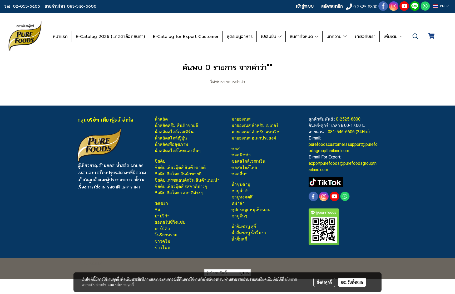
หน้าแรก (60, 36)
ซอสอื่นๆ (239, 173)
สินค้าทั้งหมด (302, 36)
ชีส (157, 209)
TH (442, 6)
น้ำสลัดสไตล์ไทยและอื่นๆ (178, 150)
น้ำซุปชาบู (240, 184)
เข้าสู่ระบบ (305, 6)
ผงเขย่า (161, 203)
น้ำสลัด (161, 119)
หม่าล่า (238, 203)
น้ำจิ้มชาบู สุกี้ (243, 226)
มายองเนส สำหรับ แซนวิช (255, 131)
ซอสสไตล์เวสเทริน (248, 161)
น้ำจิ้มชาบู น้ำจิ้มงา (248, 232)
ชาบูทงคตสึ (242, 197)
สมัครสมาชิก (332, 6)
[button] (415, 36)
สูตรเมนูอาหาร (240, 36)
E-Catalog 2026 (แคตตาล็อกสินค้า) (110, 36)
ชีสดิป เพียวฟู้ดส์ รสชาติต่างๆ (181, 186)
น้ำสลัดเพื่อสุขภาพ (171, 144)
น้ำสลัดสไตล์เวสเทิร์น (174, 131)
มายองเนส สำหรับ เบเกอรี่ (255, 125)
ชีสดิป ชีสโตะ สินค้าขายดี (178, 173)
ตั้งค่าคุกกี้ (324, 282)
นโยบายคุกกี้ (124, 284)
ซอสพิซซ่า (241, 154)
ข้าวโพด (162, 247)
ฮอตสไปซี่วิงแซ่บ (170, 222)
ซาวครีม (162, 241)
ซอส (235, 148)
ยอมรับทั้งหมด (352, 282)
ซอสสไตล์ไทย (244, 167)
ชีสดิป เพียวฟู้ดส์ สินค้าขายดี (180, 167)
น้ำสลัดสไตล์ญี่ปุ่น (171, 138)
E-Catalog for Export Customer (186, 36)
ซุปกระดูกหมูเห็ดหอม (251, 209)
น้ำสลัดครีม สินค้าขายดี (176, 125)
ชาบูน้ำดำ (240, 190)
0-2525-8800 (348, 119)
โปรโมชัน (269, 36)
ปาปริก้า (162, 215)
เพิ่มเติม (391, 36)
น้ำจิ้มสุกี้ (239, 239)
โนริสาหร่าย (166, 234)
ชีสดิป (160, 161)
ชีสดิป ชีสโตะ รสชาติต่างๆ (179, 192)
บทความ (335, 36)
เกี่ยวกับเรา (365, 36)
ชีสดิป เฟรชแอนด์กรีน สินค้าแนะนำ (187, 180)
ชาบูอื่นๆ (239, 215)
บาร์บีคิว (162, 228)
